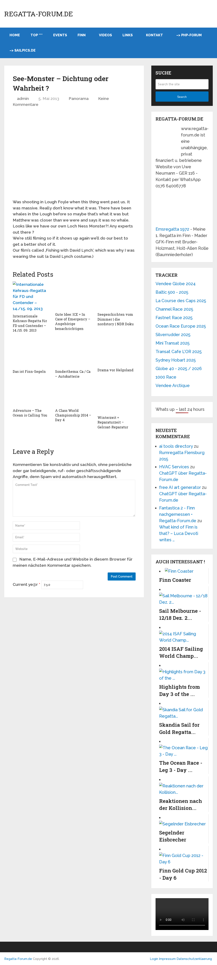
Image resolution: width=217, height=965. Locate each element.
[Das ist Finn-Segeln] (32, 352)
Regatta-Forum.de (38, 13)
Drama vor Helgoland (115, 370)
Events (60, 35)
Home (15, 35)
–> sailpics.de (23, 50)
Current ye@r (26, 584)
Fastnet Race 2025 (174, 317)
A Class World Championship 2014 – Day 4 (73, 415)
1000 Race (166, 377)
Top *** (37, 35)
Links (127, 35)
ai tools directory (176, 446)
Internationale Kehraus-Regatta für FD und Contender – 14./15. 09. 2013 (30, 323)
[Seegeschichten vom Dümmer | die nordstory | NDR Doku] (116, 295)
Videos (105, 35)
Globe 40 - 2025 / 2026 (179, 368)
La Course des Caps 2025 (181, 300)
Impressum (168, 959)
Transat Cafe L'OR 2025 (179, 351)
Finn (82, 35)
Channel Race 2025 (174, 309)
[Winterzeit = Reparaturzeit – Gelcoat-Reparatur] (116, 398)
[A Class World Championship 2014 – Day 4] (74, 395)
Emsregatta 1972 (172, 229)
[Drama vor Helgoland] (116, 352)
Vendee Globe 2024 (176, 283)
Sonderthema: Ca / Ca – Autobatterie (72, 373)
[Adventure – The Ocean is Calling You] (32, 395)
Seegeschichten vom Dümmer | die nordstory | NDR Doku (115, 319)
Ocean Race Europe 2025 (181, 326)
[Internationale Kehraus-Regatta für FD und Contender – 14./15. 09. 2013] (32, 296)
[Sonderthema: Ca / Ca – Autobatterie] (74, 352)
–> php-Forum (189, 35)
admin (23, 98)
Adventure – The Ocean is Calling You (30, 412)
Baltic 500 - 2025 (172, 292)
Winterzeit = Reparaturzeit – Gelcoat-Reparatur (112, 422)
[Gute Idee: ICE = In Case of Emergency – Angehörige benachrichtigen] (74, 295)
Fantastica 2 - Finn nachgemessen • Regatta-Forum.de (177, 514)
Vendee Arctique (173, 385)
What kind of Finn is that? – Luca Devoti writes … (178, 533)
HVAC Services (174, 466)
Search (182, 96)
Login (154, 959)
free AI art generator (180, 487)
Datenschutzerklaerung (194, 959)
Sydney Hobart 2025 (176, 360)
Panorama (79, 98)
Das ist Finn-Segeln (29, 371)
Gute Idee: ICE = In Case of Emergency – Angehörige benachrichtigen (72, 321)
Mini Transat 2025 (172, 343)
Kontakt (154, 35)
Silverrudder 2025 (173, 334)
